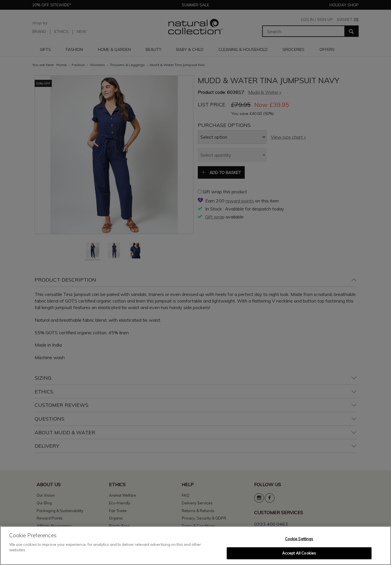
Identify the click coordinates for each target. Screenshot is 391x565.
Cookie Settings (299, 538)
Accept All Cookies (299, 553)
